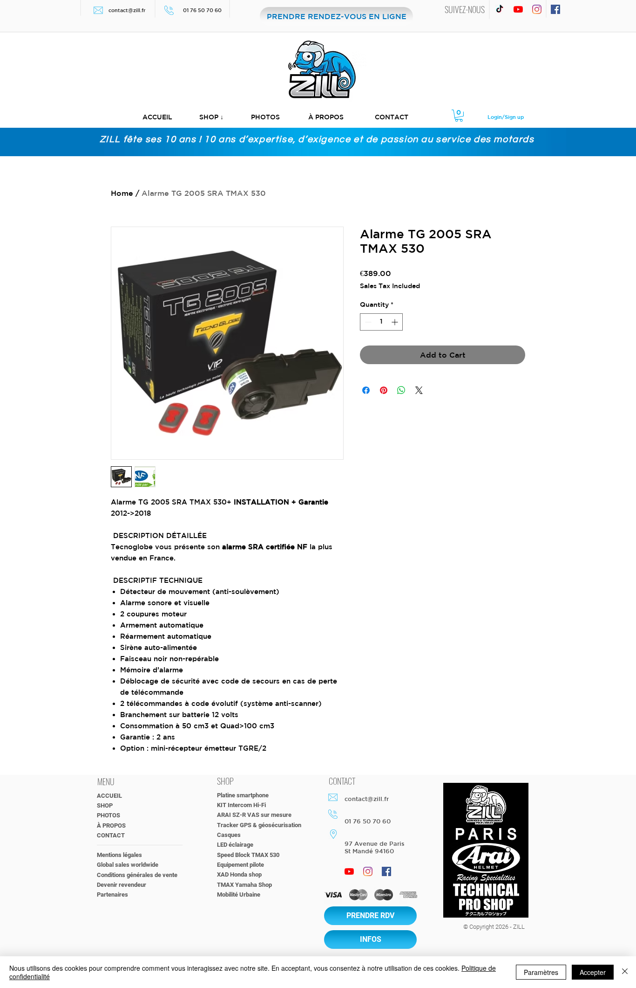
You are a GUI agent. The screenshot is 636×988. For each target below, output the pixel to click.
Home (122, 193)
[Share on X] (419, 390)
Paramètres (541, 972)
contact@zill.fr (127, 10)
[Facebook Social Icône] (555, 9)
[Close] (624, 972)
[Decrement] (367, 322)
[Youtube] (518, 9)
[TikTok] (499, 9)
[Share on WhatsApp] (401, 390)
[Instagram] (536, 9)
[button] (211, 117)
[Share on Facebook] (366, 390)
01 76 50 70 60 (203, 10)
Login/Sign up (505, 117)
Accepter (593, 972)
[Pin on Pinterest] (383, 390)
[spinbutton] (381, 322)
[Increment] (395, 322)
